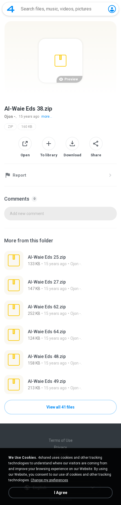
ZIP (10, 127)
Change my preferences (49, 480)
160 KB (26, 127)
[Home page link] (11, 9)
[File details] (60, 260)
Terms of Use (61, 440)
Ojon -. (10, 116)
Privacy (60, 447)
